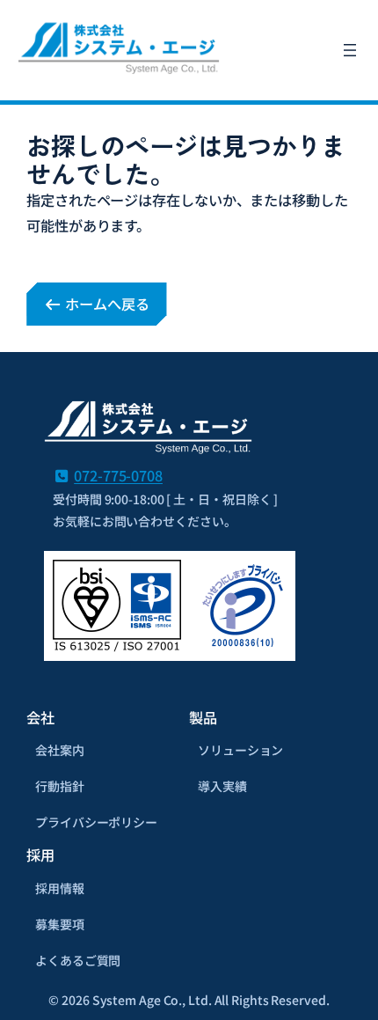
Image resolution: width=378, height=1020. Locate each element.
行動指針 (59, 786)
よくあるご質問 (77, 960)
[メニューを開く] (349, 50)
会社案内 (59, 750)
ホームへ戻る (105, 303)
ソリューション (240, 750)
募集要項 (59, 924)
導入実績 (222, 786)
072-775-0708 (118, 475)
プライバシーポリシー (96, 822)
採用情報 (59, 888)
